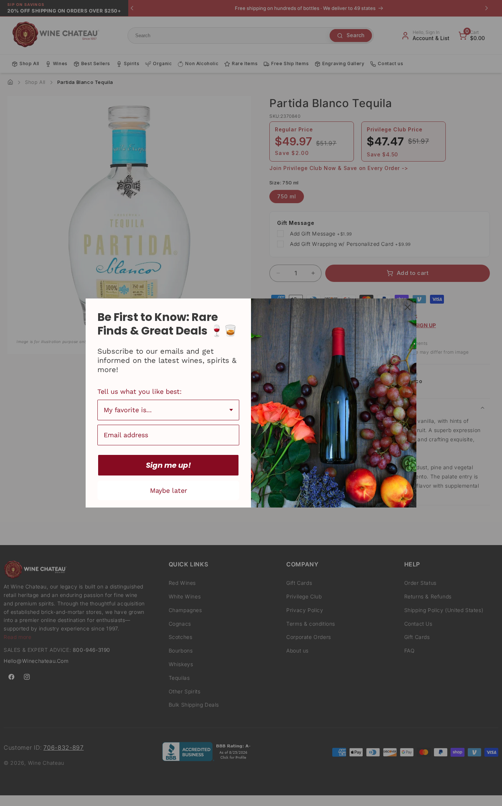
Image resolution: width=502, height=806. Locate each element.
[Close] (407, 307)
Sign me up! (168, 465)
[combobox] (168, 410)
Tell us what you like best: (139, 391)
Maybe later (168, 490)
